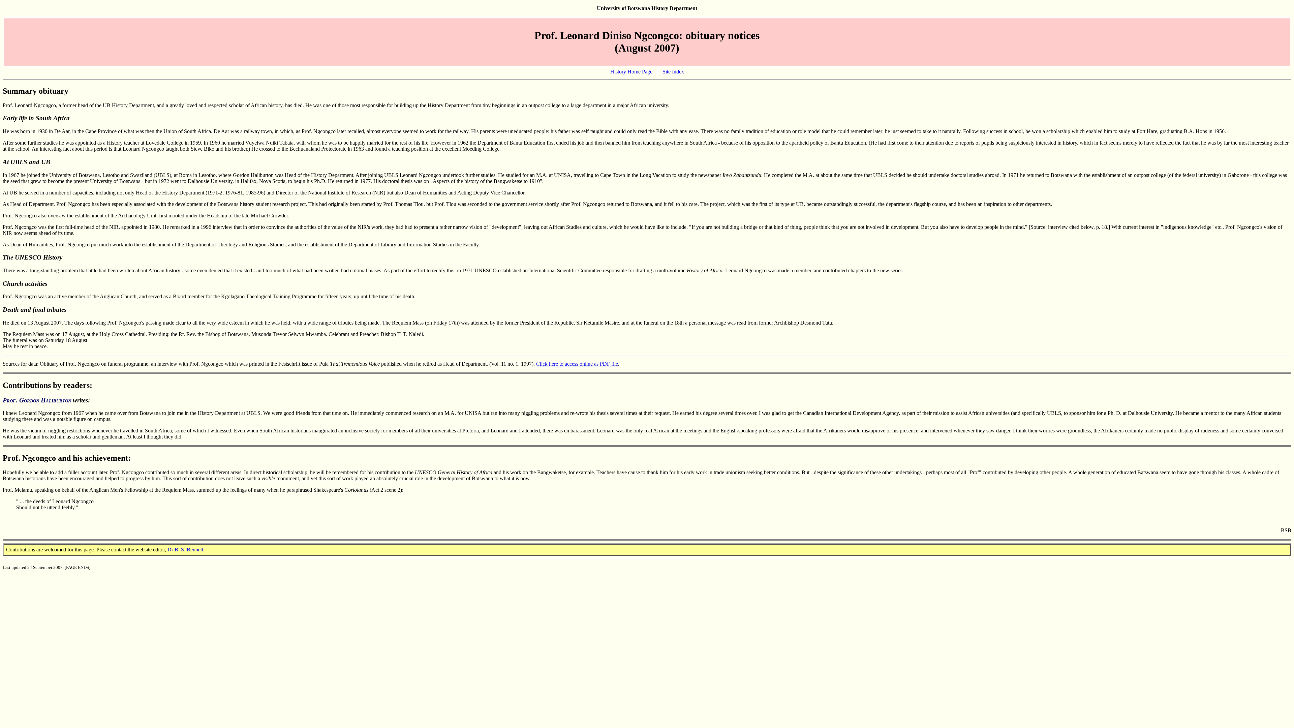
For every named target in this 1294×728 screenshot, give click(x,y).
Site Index (673, 71)
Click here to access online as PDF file (577, 364)
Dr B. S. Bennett (185, 549)
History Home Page (631, 71)
